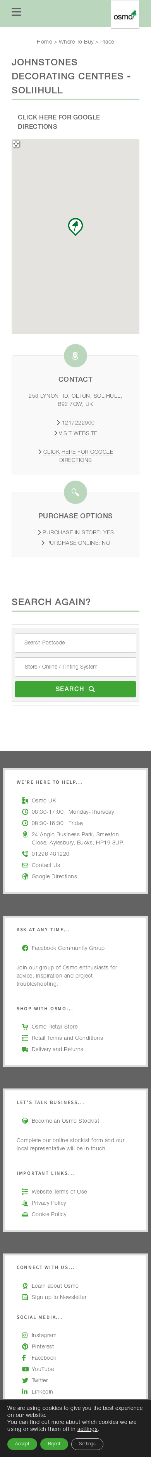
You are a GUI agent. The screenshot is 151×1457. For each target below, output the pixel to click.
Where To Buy (76, 42)
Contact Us (46, 866)
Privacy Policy (49, 1203)
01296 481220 (51, 854)
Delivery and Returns (58, 1050)
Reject (54, 1444)
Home (44, 42)
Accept (22, 1444)
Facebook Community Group (68, 948)
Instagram (44, 1336)
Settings (87, 1444)
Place (107, 42)
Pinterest (43, 1347)
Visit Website (78, 434)
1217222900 (78, 423)
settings (87, 1429)
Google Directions (54, 877)
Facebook (44, 1358)
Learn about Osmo (55, 1286)
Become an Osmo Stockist (66, 1121)
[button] (75, 227)
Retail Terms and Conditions (67, 1038)
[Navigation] (17, 13)
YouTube (43, 1370)
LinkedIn (42, 1392)
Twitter (40, 1381)
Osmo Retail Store (55, 1027)
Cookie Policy (49, 1215)
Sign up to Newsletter (59, 1298)
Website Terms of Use (59, 1192)
